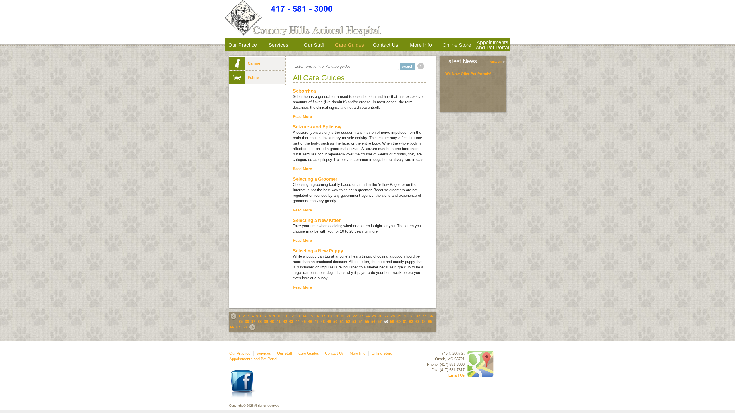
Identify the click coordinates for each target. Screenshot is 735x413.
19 (336, 316)
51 (342, 322)
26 (380, 316)
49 (329, 322)
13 (298, 316)
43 (291, 322)
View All (496, 61)
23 (361, 316)
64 (424, 322)
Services (278, 45)
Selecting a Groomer (315, 179)
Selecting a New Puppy (318, 250)
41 (278, 322)
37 (253, 322)
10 (279, 316)
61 (405, 322)
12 (292, 316)
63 (417, 322)
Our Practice (242, 45)
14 (304, 316)
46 (310, 322)
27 (386, 316)
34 (431, 316)
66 (232, 327)
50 (335, 322)
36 (247, 322)
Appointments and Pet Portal (492, 45)
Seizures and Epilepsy (317, 126)
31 (412, 316)
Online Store (456, 45)
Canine (254, 63)
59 (392, 322)
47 (316, 322)
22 (355, 316)
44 (297, 322)
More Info (421, 45)
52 (348, 322)
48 (323, 322)
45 (304, 322)
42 (285, 322)
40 (272, 322)
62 (411, 322)
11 (285, 316)
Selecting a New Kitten (317, 220)
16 (317, 316)
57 (380, 322)
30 (405, 316)
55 (367, 322)
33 (424, 316)
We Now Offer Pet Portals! (468, 74)
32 (418, 316)
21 (349, 316)
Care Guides (349, 45)
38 (260, 322)
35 (241, 322)
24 (367, 316)
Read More (302, 116)
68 (245, 327)
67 (238, 327)
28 (393, 316)
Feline (253, 77)
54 (361, 322)
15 (311, 316)
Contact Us (385, 45)
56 (373, 322)
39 (266, 322)
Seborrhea (304, 91)
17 (323, 316)
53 (354, 322)
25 (374, 316)
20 (342, 316)
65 (430, 322)
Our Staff (314, 45)
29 (399, 316)
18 (330, 316)
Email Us (456, 375)
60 (398, 322)
